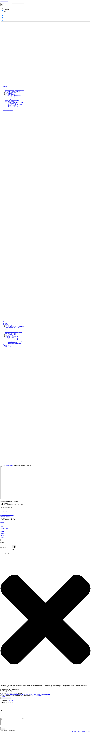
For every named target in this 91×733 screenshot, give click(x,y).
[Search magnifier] (1, 5)
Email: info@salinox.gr (5, 516)
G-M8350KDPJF (11, 700)
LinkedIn (2, 533)
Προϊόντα (2, 524)
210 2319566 (10, 515)
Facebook (2, 537)
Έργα (1, 526)
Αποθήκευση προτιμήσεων (27, 695)
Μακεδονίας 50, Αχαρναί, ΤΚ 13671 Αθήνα (9, 513)
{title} (1, 696)
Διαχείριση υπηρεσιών (13, 694)
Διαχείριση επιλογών (4, 694)
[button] (45, 619)
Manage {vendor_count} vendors (24, 694)
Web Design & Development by (81, 731)
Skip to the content (4, 1)
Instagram (2, 531)
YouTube (2, 535)
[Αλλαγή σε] (47, 168)
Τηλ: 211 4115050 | (4, 515)
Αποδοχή (2, 695)
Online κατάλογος (4, 528)
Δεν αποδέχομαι (8, 695)
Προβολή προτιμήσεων (17, 695)
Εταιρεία (2, 522)
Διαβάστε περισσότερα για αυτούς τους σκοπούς (40, 694)
